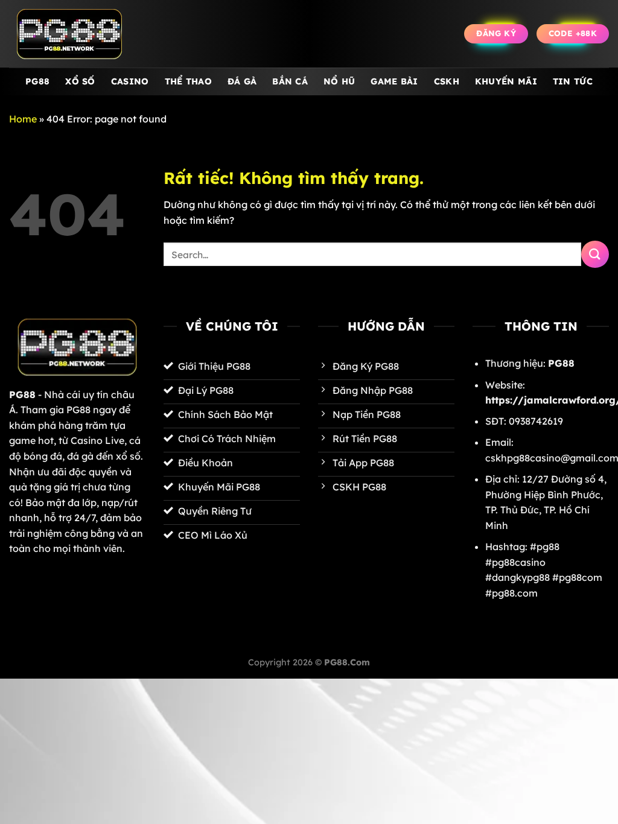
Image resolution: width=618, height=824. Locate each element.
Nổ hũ (339, 81)
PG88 (37, 81)
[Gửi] (595, 254)
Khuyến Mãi (506, 81)
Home (23, 119)
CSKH (446, 81)
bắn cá (290, 81)
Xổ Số (80, 81)
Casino (130, 81)
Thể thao (188, 81)
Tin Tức (573, 81)
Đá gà (242, 81)
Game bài (394, 81)
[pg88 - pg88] (69, 34)
